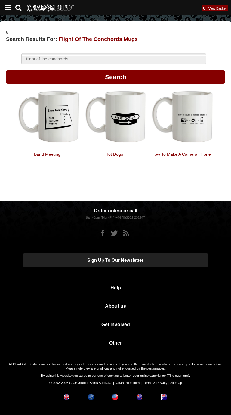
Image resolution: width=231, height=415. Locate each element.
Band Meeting (47, 154)
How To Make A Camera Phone (181, 154)
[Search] (20, 7)
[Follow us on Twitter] (114, 233)
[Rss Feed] (126, 233)
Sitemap (176, 383)
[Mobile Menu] (6, 7)
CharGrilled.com (128, 383)
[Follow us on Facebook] (102, 233)
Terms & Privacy (155, 383)
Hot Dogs (114, 154)
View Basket (217, 8)
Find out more (178, 375)
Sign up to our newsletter (115, 260)
